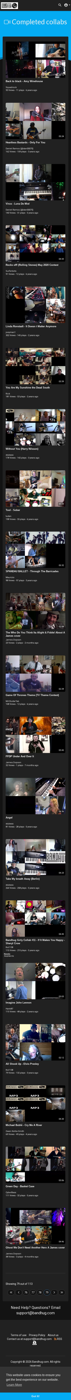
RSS (59, 1338)
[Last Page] (61, 1292)
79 (46, 1292)
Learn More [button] (14, 1384)
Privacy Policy (37, 1335)
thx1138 (9, 947)
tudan (8, 516)
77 (32, 1292)
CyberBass (11, 1192)
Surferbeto (11, 271)
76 (25, 1292)
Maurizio (10, 577)
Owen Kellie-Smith (15, 1131)
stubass (9, 455)
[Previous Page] (18, 1292)
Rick (8, 393)
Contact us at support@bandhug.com (29, 1338)
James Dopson (13, 640)
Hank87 (9, 1009)
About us (53, 1335)
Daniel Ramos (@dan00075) (19, 148)
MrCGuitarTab (12, 701)
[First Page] (11, 1292)
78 (39, 1292)
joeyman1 (11, 332)
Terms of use (19, 1335)
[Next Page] (54, 1292)
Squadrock (11, 87)
